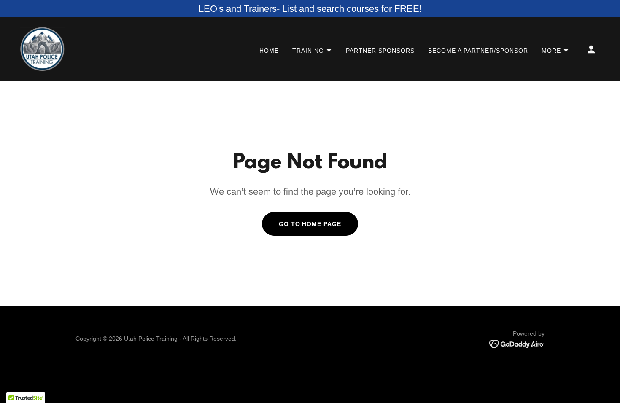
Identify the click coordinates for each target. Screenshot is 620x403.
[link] (42, 48)
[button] (312, 51)
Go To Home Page (310, 223)
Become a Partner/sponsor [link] (478, 50)
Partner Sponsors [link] (380, 50)
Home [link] (269, 50)
